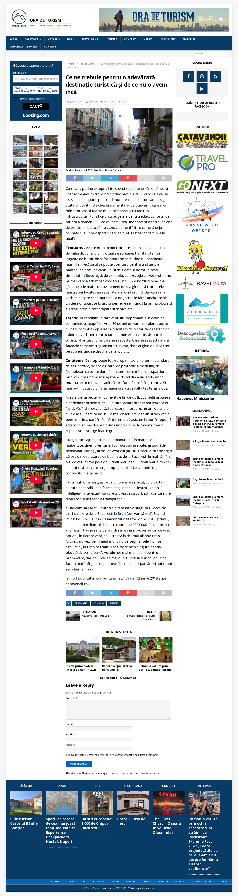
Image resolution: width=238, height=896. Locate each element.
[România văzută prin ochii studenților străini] (155, 650)
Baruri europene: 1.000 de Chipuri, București (97, 823)
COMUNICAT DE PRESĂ (23, 46)
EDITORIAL (189, 39)
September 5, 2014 (204, 445)
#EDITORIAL (110, 101)
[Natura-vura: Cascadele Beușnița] (51, 174)
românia (98, 603)
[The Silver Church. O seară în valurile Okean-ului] (169, 803)
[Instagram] (202, 76)
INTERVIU (148, 39)
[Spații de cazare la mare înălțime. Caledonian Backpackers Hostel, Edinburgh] (20, 209)
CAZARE (53, 39)
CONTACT (50, 46)
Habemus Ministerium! (196, 398)
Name (69, 724)
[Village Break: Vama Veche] (183, 445)
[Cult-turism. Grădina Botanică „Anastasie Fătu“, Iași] (36, 186)
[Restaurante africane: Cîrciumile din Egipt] (36, 151)
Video (38, 223)
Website (70, 744)
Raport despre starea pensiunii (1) (117, 668)
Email (69, 734)
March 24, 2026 (202, 431)
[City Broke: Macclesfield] (183, 483)
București (94, 275)
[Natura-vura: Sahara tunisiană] (183, 521)
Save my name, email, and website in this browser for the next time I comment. (114, 754)
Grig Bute (93, 101)
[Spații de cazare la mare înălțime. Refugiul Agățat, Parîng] (20, 197)
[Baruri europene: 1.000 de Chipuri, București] (97, 803)
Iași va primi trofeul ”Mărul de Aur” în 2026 (81, 668)
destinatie (81, 603)
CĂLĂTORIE (32, 39)
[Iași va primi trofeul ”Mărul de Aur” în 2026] (82, 650)
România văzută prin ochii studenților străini (155, 668)
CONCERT (130, 39)
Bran (122, 513)
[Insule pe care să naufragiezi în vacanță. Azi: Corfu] (20, 140)
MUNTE (112, 39)
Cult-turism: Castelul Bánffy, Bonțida (24, 823)
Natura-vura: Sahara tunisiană (205, 519)
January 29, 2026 (202, 507)
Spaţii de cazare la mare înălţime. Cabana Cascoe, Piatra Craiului (208, 462)
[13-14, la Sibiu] (51, 163)
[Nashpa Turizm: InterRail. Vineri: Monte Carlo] (20, 151)
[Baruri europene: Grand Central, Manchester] (36, 197)
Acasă (13, 39)
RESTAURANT (90, 39)
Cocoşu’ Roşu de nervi (131, 821)
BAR (69, 39)
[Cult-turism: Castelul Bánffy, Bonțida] (26, 803)
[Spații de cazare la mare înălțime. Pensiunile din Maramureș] (51, 197)
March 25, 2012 (202, 469)
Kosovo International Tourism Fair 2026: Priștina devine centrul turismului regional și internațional (209, 422)
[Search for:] (210, 53)
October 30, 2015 (203, 483)
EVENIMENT (168, 39)
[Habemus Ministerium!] (202, 375)
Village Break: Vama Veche (209, 441)
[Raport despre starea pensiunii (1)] (119, 650)
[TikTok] (202, 88)
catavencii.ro (77, 583)
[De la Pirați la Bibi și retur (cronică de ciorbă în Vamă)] (20, 174)
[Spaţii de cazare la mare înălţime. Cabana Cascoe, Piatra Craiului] (183, 462)
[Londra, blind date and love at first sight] (20, 163)
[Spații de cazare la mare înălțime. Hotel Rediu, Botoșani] (183, 500)
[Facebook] (188, 76)
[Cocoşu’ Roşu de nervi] (133, 803)
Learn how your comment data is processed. (135, 773)
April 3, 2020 (200, 524)
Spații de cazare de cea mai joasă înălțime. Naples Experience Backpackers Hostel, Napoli (61, 830)
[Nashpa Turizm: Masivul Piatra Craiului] (20, 186)
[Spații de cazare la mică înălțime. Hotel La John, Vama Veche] (36, 140)
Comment (71, 698)
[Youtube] (215, 76)
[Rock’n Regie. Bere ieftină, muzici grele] (51, 151)
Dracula (144, 451)
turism (114, 603)
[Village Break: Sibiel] (51, 209)
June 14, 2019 (77, 101)
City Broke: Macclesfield (208, 479)
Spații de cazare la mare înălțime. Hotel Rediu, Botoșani (208, 500)
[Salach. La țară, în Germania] (36, 209)
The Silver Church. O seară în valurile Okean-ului (167, 825)
